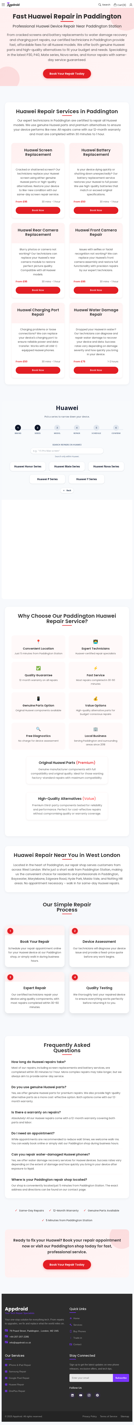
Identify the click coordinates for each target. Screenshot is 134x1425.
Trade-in (77, 1338)
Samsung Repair (17, 1371)
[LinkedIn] (72, 1395)
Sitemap (125, 1416)
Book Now (38, 210)
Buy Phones (79, 1331)
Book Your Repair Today (67, 74)
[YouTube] (81, 1395)
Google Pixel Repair (19, 1378)
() (121, 4)
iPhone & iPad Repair (20, 1365)
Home (76, 1318)
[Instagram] (89, 1395)
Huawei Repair (16, 1384)
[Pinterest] (97, 1395)
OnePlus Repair (17, 1391)
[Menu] (3, 4)
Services (77, 1325)
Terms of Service (108, 1416)
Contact (77, 1344)
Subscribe (121, 1378)
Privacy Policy (90, 1416)
